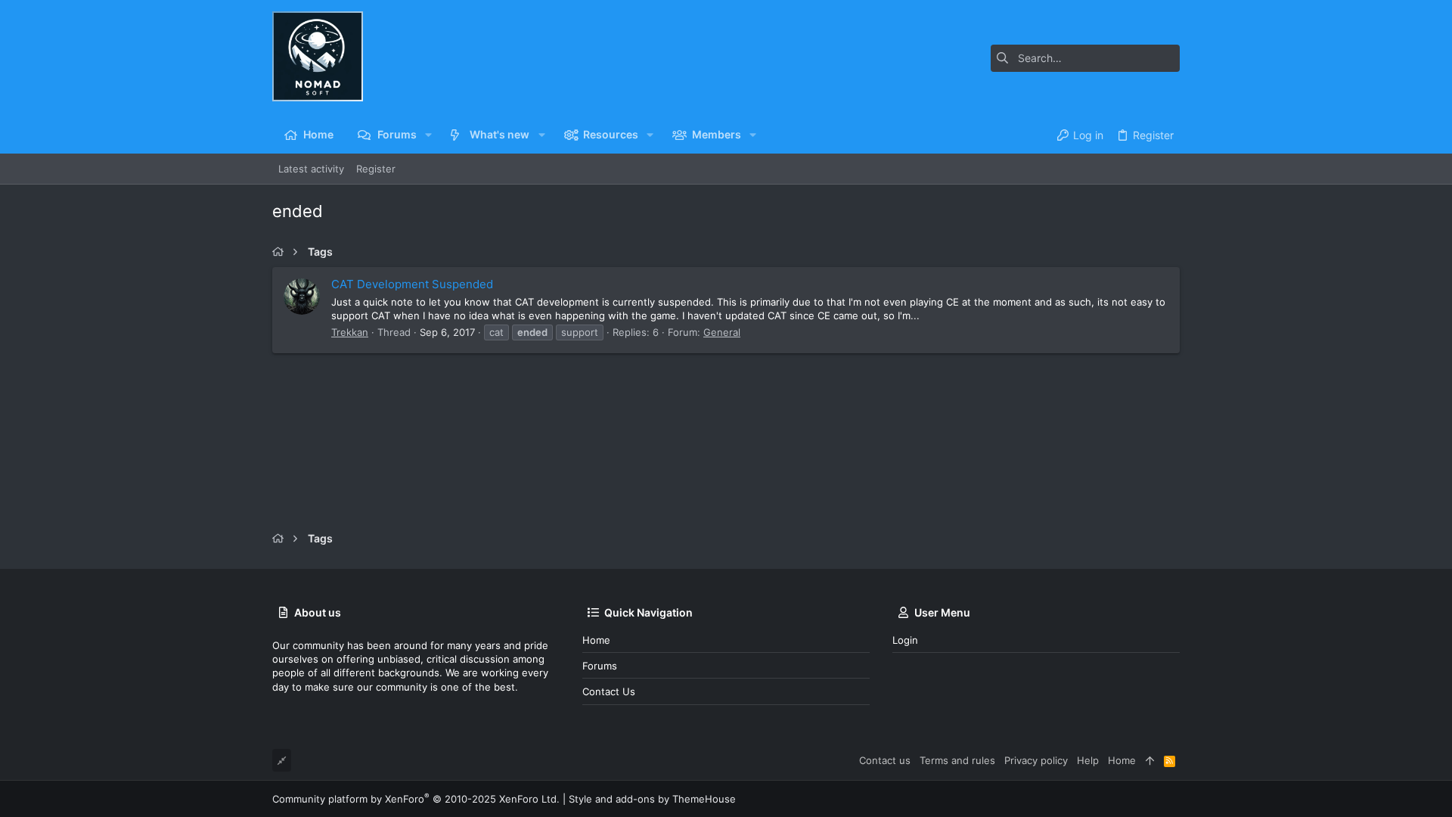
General (721, 332)
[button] (428, 134)
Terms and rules (957, 760)
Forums (599, 666)
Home (596, 640)
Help (1088, 760)
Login (905, 640)
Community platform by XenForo (416, 799)
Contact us (608, 691)
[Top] (1149, 760)
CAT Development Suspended (412, 284)
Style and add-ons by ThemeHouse (652, 799)
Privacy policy (1036, 760)
